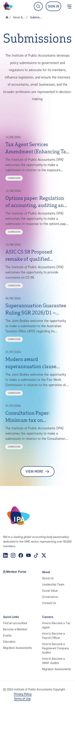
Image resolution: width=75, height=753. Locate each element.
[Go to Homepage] (8, 6)
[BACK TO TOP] (7, 746)
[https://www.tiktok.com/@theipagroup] (36, 555)
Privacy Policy (23, 694)
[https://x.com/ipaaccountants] (44, 555)
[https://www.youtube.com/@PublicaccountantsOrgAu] (28, 555)
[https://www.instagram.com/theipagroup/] (13, 555)
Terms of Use (22, 698)
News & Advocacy (19, 17)
